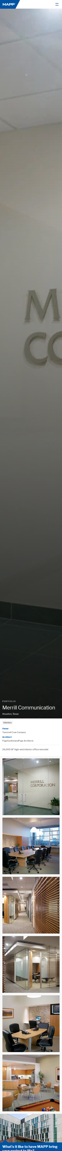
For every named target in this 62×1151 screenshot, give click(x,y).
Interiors (7, 722)
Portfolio (9, 701)
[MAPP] (10, 4)
